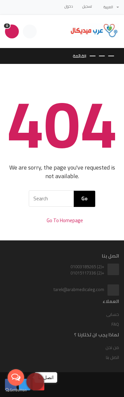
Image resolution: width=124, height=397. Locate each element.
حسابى (112, 314)
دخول (68, 6)
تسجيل (87, 6)
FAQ (115, 324)
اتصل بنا (112, 357)
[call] (35, 379)
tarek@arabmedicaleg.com (79, 289)
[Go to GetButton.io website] (15, 390)
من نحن (112, 347)
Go (84, 198)
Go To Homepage (64, 220)
